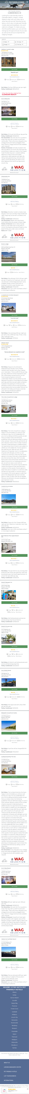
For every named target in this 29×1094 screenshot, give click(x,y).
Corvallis (14, 1000)
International (8, 1080)
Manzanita (14, 1020)
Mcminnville (14, 1022)
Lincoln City (14, 1017)
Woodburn (14, 1045)
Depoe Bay (14, 1003)
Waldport (14, 1039)
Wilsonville (14, 1042)
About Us (7, 1062)
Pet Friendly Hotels (10, 1071)
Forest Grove (14, 1008)
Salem (14, 1034)
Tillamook (14, 1037)
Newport (14, 1028)
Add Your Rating (14, 124)
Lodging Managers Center (12, 1067)
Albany (14, 992)
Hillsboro (14, 1014)
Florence (14, 1006)
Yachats (14, 1048)
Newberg (14, 1025)
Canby (14, 995)
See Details (14, 69)
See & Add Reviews (14, 77)
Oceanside (14, 1031)
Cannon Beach (14, 997)
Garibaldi (14, 1011)
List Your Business (10, 1076)
